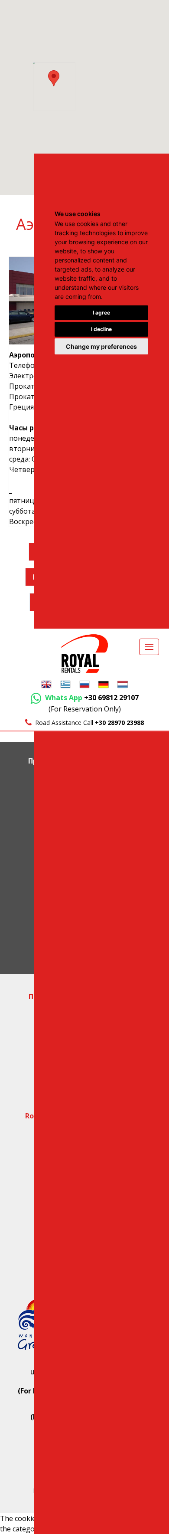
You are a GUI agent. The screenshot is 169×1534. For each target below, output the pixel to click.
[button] (54, 78)
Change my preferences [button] (101, 346)
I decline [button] (101, 329)
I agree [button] (101, 312)
